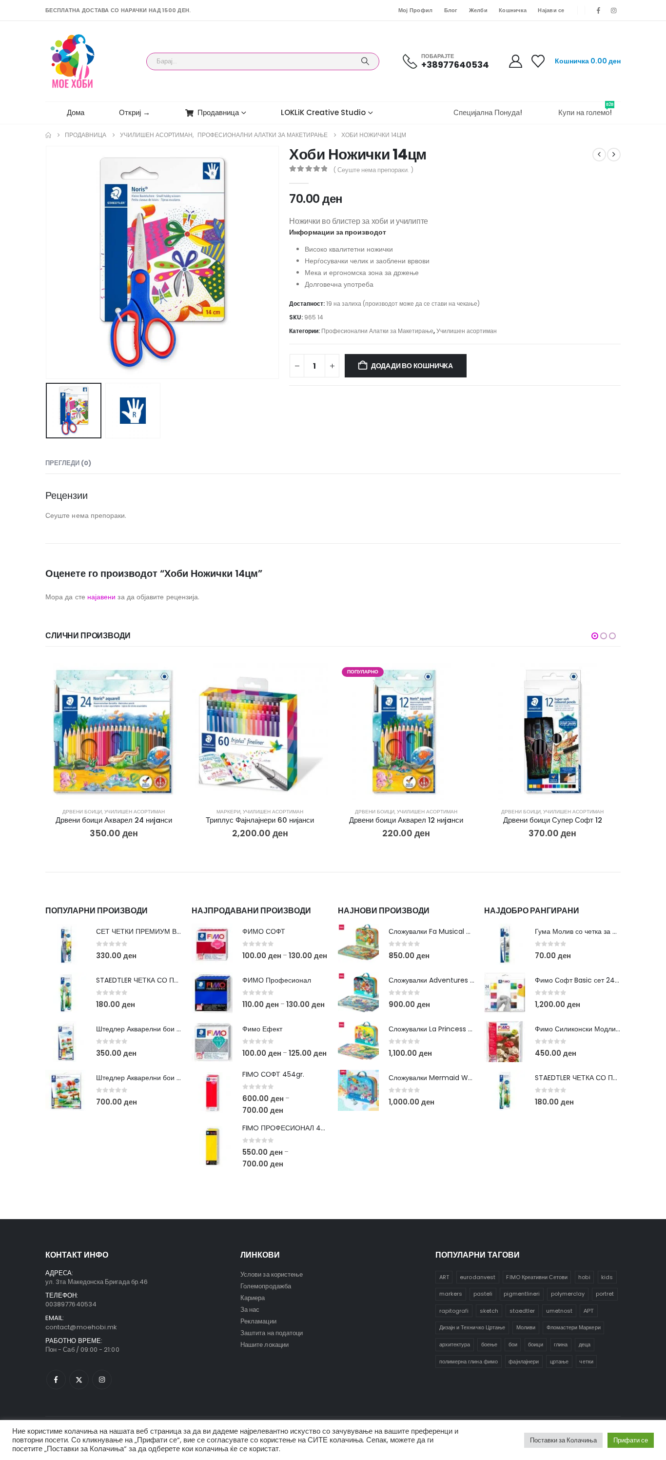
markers (450, 1294)
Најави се (551, 10)
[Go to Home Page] (48, 135)
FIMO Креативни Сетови (536, 1277)
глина (561, 1344)
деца (584, 1344)
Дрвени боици (82, 811)
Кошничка (513, 10)
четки (586, 1361)
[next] (614, 154)
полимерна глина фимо (468, 1361)
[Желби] (538, 61)
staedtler (522, 1311)
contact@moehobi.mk (81, 1327)
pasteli (482, 1294)
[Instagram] (613, 10)
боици (535, 1344)
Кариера (252, 1297)
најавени (101, 597)
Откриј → (134, 112)
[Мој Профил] (515, 61)
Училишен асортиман (466, 331)
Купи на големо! (585, 109)
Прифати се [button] (630, 1440)
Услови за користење (271, 1274)
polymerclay (568, 1294)
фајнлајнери (524, 1361)
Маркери (228, 811)
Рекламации (258, 1321)
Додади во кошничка (412, 366)
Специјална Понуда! (487, 112)
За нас (249, 1309)
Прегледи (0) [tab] (68, 463)
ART (444, 1277)
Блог (451, 10)
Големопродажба (265, 1286)
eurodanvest (477, 1277)
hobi (584, 1277)
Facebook (56, 1379)
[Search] (365, 61)
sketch (489, 1311)
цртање (559, 1361)
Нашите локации (264, 1344)
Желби (478, 10)
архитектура (454, 1344)
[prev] (599, 154)
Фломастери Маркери (574, 1327)
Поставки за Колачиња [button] (563, 1440)
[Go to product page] (113, 731)
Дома (75, 112)
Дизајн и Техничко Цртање (472, 1327)
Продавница (218, 112)
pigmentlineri (522, 1294)
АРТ (589, 1311)
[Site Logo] (72, 61)
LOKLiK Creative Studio (323, 112)
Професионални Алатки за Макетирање (377, 331)
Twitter (79, 1379)
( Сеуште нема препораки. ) (373, 170)
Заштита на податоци (271, 1333)
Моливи (525, 1327)
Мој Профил (415, 10)
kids (607, 1277)
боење (489, 1344)
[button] (47, 262)
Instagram (102, 1379)
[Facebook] (598, 10)
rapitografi (454, 1311)
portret (605, 1294)
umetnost (559, 1311)
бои (513, 1344)
